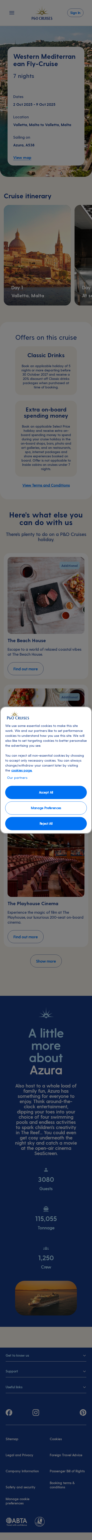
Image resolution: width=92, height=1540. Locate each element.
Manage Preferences (46, 808)
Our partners (17, 777)
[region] (46, 770)
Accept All (46, 792)
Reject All (46, 823)
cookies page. (21, 770)
